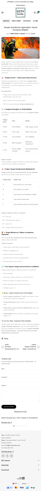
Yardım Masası (20, 5)
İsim (3, 369)
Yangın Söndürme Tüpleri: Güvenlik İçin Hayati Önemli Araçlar (29, 349)
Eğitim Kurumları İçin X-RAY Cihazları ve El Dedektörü (19, 418)
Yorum (4, 385)
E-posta (4, 377)
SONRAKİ (34, 344)
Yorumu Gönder (9, 406)
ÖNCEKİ (7, 344)
